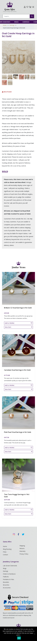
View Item (8, 327)
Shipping (22, 546)
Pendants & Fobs (8, 579)
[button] (4, 57)
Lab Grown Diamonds (10, 566)
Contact (5, 555)
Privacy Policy (24, 554)
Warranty (22, 551)
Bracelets (6, 582)
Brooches (6, 585)
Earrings (26, 22)
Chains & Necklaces (9, 574)
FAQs (4, 552)
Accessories (7, 588)
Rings (16, 22)
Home (5, 25)
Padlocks (6, 577)
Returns (22, 548)
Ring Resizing (7, 549)
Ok (19, 638)
